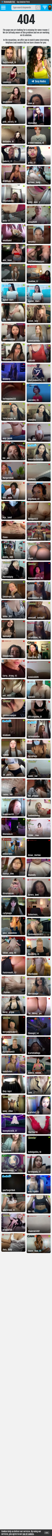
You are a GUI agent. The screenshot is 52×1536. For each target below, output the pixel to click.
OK (46, 1533)
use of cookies (28, 1534)
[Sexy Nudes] (39, 85)
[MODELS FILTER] (44, 7)
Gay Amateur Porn (23, 2)
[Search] (38, 7)
